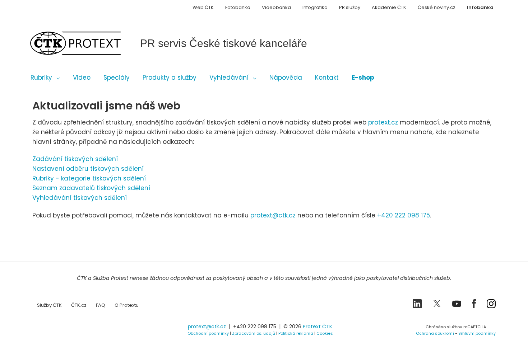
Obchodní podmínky (208, 333)
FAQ (100, 305)
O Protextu (127, 305)
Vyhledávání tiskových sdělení (79, 197)
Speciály (116, 77)
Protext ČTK (317, 326)
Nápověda (285, 77)
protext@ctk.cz (273, 215)
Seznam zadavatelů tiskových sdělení (91, 188)
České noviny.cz (436, 7)
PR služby (349, 7)
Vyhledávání (229, 77)
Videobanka (276, 7)
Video (82, 77)
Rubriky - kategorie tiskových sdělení (89, 178)
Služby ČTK (49, 305)
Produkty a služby (169, 77)
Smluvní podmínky (477, 333)
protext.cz (383, 122)
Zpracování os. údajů (253, 333)
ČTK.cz (79, 305)
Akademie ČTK (389, 7)
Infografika (315, 7)
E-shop (363, 77)
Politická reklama (295, 333)
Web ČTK (203, 7)
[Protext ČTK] (68, 328)
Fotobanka (237, 7)
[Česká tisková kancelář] (86, 43)
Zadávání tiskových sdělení (75, 159)
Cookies (324, 333)
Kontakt (327, 77)
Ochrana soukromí (435, 333)
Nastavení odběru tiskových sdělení (88, 168)
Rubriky (41, 77)
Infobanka (480, 7)
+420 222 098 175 (403, 215)
